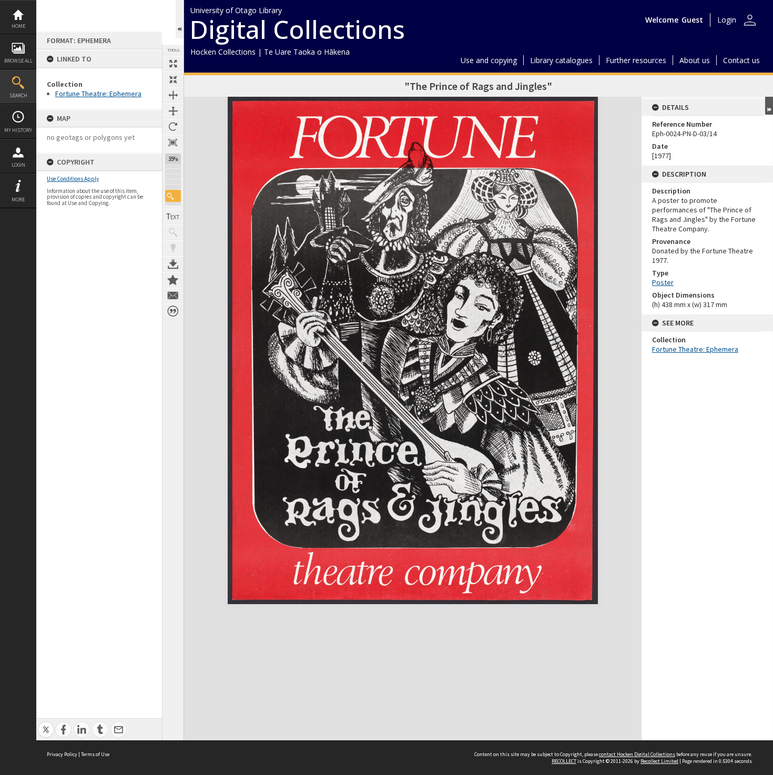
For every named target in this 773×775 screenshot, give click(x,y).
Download (173, 264)
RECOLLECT (564, 761)
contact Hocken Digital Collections (637, 754)
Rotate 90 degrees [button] (173, 127)
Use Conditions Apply (73, 178)
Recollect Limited (659, 761)
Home (18, 26)
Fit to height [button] (173, 111)
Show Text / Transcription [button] (173, 217)
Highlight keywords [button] (173, 248)
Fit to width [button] (173, 95)
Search (18, 95)
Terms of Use (95, 754)
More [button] (18, 199)
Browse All (18, 60)
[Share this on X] (46, 723)
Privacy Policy (62, 754)
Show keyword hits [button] (173, 232)
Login (18, 164)
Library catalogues (561, 60)
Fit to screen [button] (173, 79)
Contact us (741, 60)
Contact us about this (173, 295)
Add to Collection (173, 280)
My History (18, 130)
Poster (663, 282)
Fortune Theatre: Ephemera (98, 93)
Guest (692, 20)
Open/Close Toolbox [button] (180, 19)
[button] (173, 196)
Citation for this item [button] (173, 311)
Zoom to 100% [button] (173, 142)
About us (694, 60)
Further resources (636, 60)
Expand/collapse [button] (769, 106)
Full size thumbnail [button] (173, 64)
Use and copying (489, 60)
